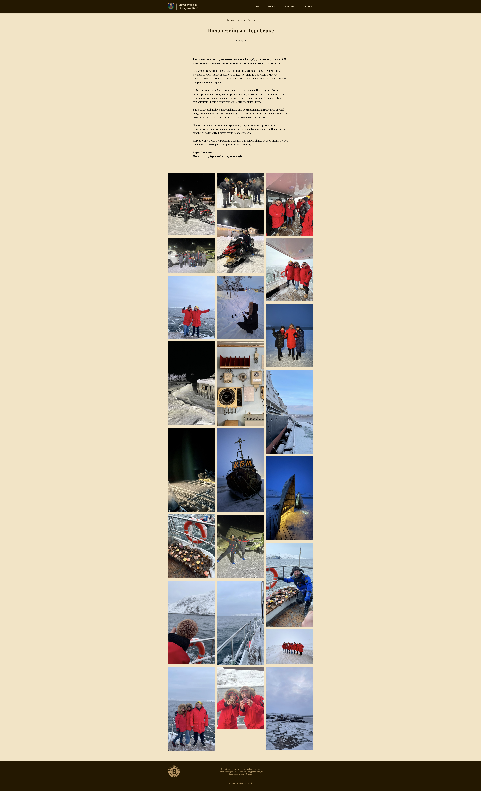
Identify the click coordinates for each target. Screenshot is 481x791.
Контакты (308, 6)
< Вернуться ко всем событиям (240, 20)
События (289, 6)
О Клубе (272, 6)
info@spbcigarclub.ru (240, 782)
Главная (255, 6)
